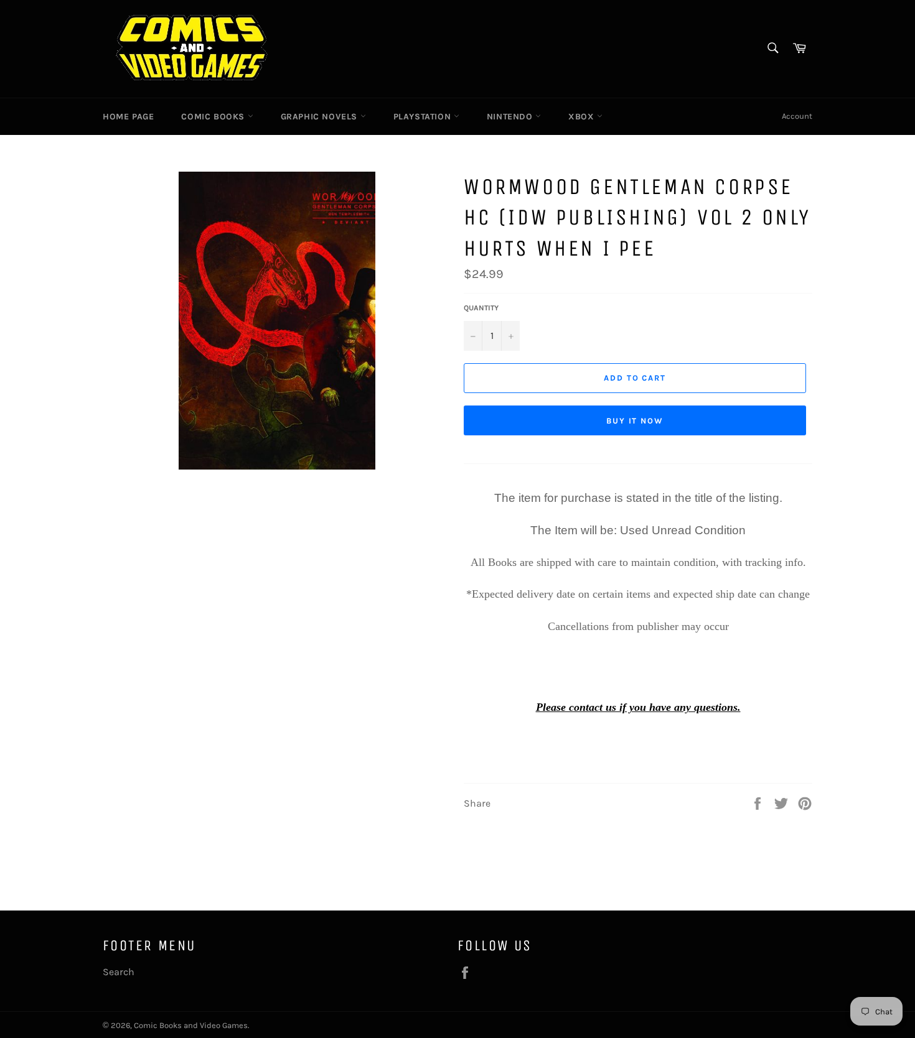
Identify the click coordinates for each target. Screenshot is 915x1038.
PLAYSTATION (423, 116)
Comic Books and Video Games (191, 1025)
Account (797, 116)
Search (118, 972)
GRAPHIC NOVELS (320, 116)
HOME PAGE (128, 116)
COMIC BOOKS (214, 116)
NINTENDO (511, 116)
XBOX (582, 116)
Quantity (481, 308)
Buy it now (635, 420)
